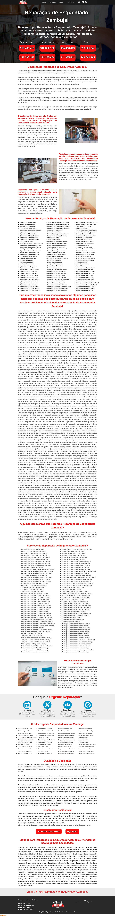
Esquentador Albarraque (24, 751)
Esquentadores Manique (45, 753)
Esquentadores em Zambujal (66, 753)
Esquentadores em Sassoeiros (87, 744)
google (84, 298)
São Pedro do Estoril (23, 744)
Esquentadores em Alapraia (25, 740)
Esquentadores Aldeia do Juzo (46, 731)
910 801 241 (88, 48)
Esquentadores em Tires (24, 733)
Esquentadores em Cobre (25, 749)
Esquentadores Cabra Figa (86, 731)
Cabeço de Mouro (83, 740)
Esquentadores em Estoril (25, 728)
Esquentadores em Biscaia (45, 749)
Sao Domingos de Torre (64, 731)
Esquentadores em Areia (45, 728)
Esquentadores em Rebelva (86, 746)
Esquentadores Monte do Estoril (27, 737)
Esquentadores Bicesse (64, 746)
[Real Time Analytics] (3, 915)
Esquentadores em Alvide (25, 742)
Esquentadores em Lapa (85, 749)
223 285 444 (47, 57)
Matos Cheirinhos (83, 737)
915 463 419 (27, 48)
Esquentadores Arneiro (44, 744)
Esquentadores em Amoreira (66, 737)
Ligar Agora (72, 831)
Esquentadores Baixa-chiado (86, 753)
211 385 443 (27, 57)
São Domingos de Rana (24, 731)
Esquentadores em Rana (85, 728)
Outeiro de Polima (83, 742)
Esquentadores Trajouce (85, 733)
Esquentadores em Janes (45, 742)
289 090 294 (88, 57)
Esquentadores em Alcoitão (25, 735)
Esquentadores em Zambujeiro (46, 740)
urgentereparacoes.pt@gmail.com (84, 902)
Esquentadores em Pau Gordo (66, 749)
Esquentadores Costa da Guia (66, 733)
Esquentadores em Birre (65, 728)
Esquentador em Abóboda (25, 753)
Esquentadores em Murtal (25, 746)
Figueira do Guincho (43, 737)
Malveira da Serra (43, 746)
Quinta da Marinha (43, 751)
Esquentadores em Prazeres (86, 751)
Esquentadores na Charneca (46, 733)
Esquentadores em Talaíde (86, 735)
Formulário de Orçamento (49, 831)
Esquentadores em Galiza (65, 742)
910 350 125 (47, 48)
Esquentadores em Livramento (66, 740)
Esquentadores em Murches (46, 735)
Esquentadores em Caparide (66, 751)
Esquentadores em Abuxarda (66, 735)
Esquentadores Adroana (65, 744)
